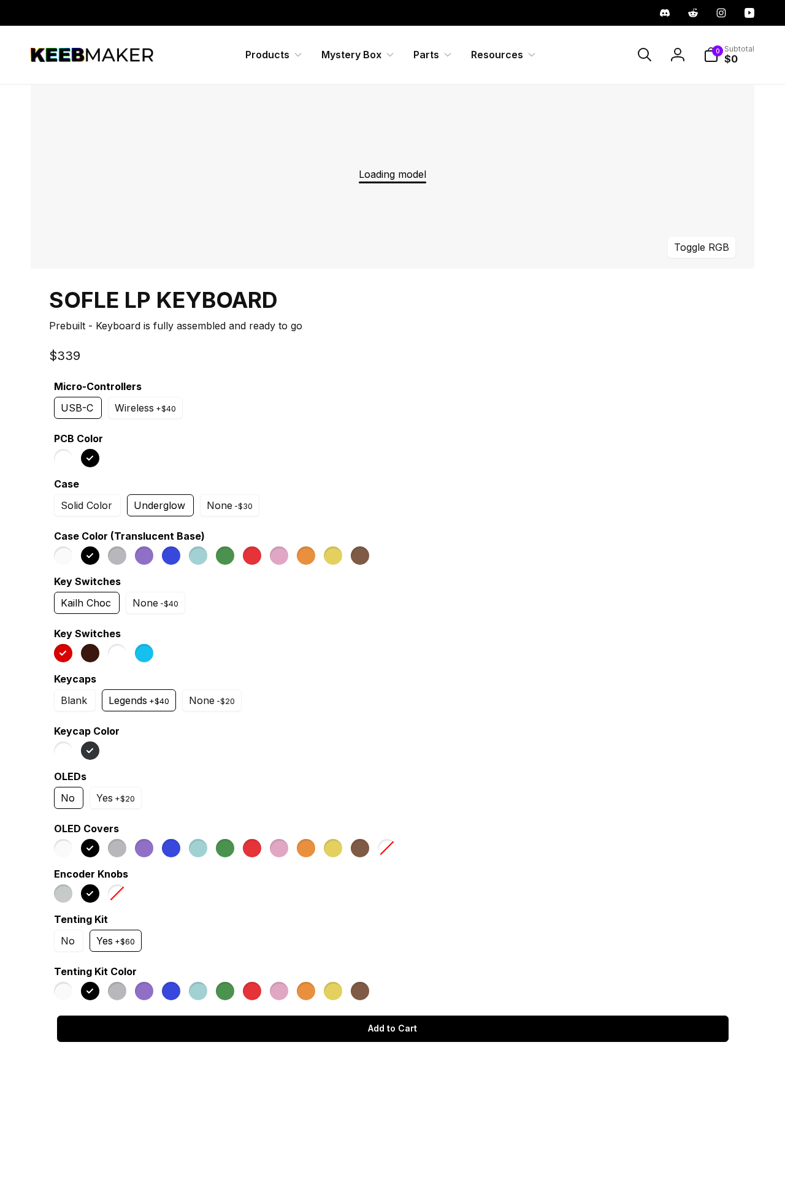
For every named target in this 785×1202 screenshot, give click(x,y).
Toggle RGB (701, 246)
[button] (271, 55)
